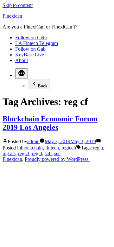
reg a (98, 147)
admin (33, 141)
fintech (52, 147)
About (21, 60)
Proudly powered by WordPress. (57, 159)
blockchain (32, 147)
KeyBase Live (29, 54)
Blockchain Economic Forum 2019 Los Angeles (50, 123)
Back (43, 86)
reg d (37, 153)
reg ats (9, 153)
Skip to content (18, 5)
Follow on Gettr (31, 37)
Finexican (12, 16)
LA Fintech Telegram (36, 43)
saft (48, 153)
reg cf (23, 153)
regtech (68, 147)
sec (57, 153)
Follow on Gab (30, 49)
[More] (21, 73)
